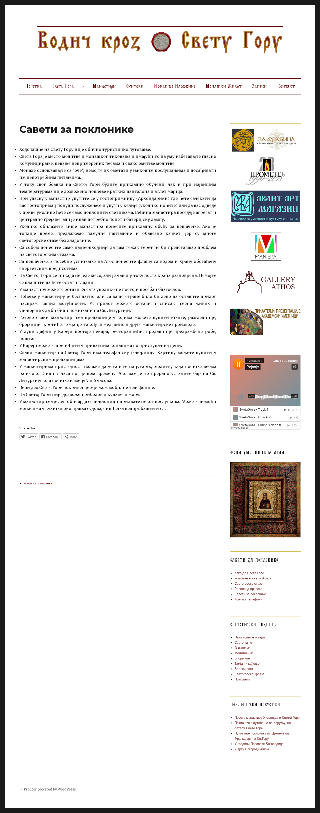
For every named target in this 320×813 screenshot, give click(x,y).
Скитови (135, 86)
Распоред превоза (248, 589)
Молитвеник (243, 653)
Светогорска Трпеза (249, 674)
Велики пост (243, 669)
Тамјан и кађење (247, 663)
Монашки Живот (224, 86)
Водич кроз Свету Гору (160, 42)
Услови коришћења (38, 483)
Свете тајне (243, 642)
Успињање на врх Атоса (252, 578)
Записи (259, 86)
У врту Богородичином (251, 749)
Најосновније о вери (249, 637)
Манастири (104, 86)
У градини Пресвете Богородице (259, 744)
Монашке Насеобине (174, 86)
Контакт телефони (248, 599)
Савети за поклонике (250, 594)
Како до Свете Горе (249, 573)
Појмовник (242, 679)
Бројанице (242, 658)
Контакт (286, 86)
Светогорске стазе (248, 583)
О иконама (242, 648)
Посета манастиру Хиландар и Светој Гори (267, 717)
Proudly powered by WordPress (50, 789)
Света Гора (63, 86)
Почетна (33, 86)
